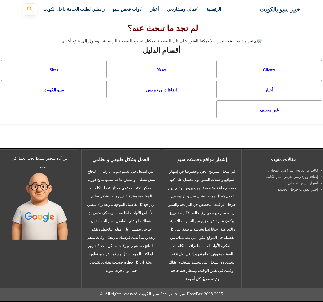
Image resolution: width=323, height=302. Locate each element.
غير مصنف (269, 110)
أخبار (155, 9)
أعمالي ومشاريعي (183, 9)
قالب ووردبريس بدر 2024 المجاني (292, 170)
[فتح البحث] (30, 9)
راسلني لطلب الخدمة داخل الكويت (74, 9)
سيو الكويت (54, 90)
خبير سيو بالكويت (280, 9)
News (161, 69)
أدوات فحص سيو (128, 9)
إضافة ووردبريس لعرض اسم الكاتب (292, 177)
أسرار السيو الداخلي (303, 183)
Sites (54, 69)
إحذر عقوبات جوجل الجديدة (297, 189)
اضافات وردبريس (161, 90)
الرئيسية (214, 9)
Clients (269, 69)
